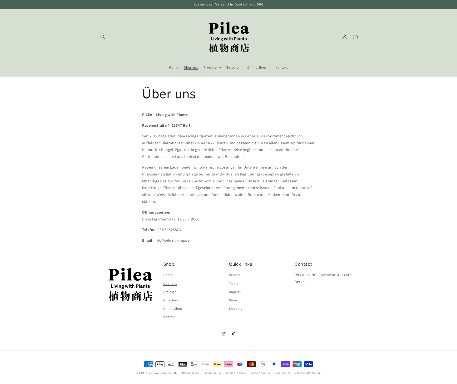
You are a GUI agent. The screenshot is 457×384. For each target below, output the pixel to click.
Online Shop (172, 308)
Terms (233, 283)
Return (234, 300)
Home (167, 275)
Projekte (169, 292)
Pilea (149, 373)
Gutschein (171, 300)
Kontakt (169, 317)
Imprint (235, 292)
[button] (103, 37)
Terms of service (236, 372)
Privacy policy (212, 372)
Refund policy (190, 372)
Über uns (170, 283)
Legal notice (282, 372)
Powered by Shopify (165, 373)
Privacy (234, 275)
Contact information (308, 372)
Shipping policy (260, 372)
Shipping (236, 308)
